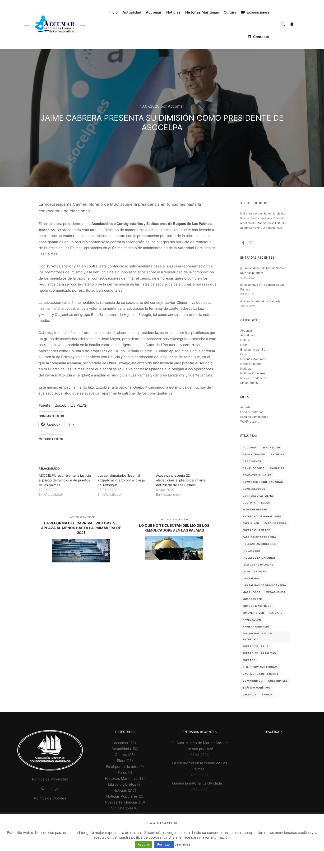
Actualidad (247, 335)
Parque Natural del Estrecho (258, 636)
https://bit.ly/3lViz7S (69, 405)
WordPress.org (249, 421)
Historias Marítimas (253, 359)
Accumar (250, 447)
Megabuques (275, 592)
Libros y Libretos (251, 364)
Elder (243, 345)
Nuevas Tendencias (253, 378)
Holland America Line (259, 543)
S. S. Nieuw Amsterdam (260, 667)
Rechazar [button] (164, 844)
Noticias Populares (252, 373)
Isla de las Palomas (258, 564)
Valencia (249, 694)
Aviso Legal (50, 788)
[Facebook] (243, 243)
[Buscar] (283, 24)
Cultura (245, 340)
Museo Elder (252, 599)
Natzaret (276, 612)
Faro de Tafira (275, 523)
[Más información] (291, 24)
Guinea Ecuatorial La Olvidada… (261, 301)
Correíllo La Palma (258, 495)
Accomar (246, 330)
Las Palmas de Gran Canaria (264, 585)
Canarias (277, 468)
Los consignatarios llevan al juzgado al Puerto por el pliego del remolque (121, 480)
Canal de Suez (253, 468)
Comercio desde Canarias (263, 481)
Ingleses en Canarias (259, 557)
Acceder (245, 407)
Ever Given (251, 523)
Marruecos (251, 592)
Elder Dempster (255, 509)
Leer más (182, 844)
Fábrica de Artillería (259, 537)
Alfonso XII (271, 447)
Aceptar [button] (143, 844)
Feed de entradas (251, 412)
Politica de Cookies (50, 798)
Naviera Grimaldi (256, 626)
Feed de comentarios (254, 416)
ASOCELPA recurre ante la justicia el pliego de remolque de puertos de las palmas (65, 480)
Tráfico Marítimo (256, 687)
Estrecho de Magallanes (262, 516)
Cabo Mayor (252, 461)
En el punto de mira (252, 349)
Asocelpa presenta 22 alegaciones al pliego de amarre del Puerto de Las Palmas (180, 480)
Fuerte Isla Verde (256, 530)
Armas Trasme (254, 454)
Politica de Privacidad (50, 779)
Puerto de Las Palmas (259, 653)
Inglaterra (251, 550)
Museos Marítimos (257, 605)
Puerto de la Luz (255, 646)
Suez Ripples (278, 680)
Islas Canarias (254, 571)
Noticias (245, 368)
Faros (244, 354)
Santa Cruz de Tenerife (261, 673)
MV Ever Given (253, 612)
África (267, 694)
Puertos (249, 660)
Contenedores (254, 488)
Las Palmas (251, 578)
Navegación (252, 619)
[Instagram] (250, 243)
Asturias (277, 454)
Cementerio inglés (257, 475)
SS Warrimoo (253, 680)
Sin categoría (249, 383)
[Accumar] (54, 24)
